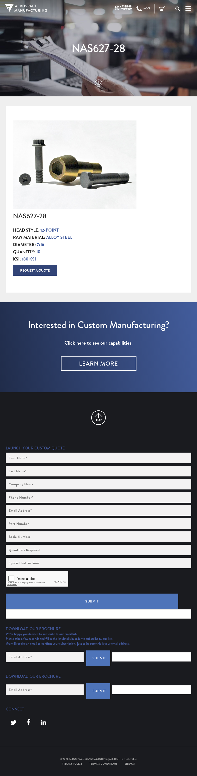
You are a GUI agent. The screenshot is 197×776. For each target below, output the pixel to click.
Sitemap (130, 764)
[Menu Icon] (188, 9)
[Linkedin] (43, 723)
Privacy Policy (72, 764)
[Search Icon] (177, 9)
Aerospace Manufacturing (88, 759)
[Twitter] (13, 723)
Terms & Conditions (103, 764)
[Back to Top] (98, 417)
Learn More (98, 364)
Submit (92, 601)
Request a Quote (35, 270)
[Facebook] (29, 723)
